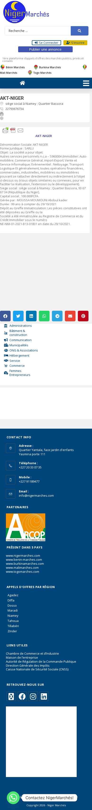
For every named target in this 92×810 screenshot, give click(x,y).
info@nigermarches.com (36, 495)
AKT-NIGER (12, 98)
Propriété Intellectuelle (63, 797)
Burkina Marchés (50, 67)
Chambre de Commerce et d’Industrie (32, 653)
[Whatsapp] (13, 797)
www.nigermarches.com (23, 555)
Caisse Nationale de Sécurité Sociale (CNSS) (37, 669)
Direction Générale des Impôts (28, 665)
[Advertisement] (23, 402)
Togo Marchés (42, 72)
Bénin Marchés (15, 67)
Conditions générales (28, 797)
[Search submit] (79, 31)
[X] (11, 696)
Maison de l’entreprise (22, 657)
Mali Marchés (8, 72)
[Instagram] (33, 696)
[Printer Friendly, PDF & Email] (13, 130)
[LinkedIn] (44, 696)
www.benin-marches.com (24, 559)
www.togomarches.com (22, 571)
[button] (5, 316)
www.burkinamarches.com (25, 563)
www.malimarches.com (22, 567)
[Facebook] (22, 696)
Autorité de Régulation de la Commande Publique (41, 661)
